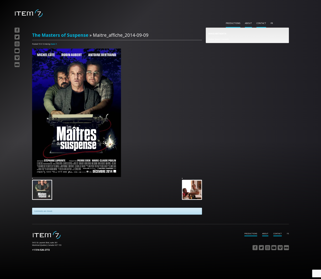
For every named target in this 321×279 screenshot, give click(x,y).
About (248, 23)
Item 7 (28, 13)
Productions (233, 23)
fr (272, 23)
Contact (261, 23)
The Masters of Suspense (60, 35)
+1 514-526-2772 (41, 249)
